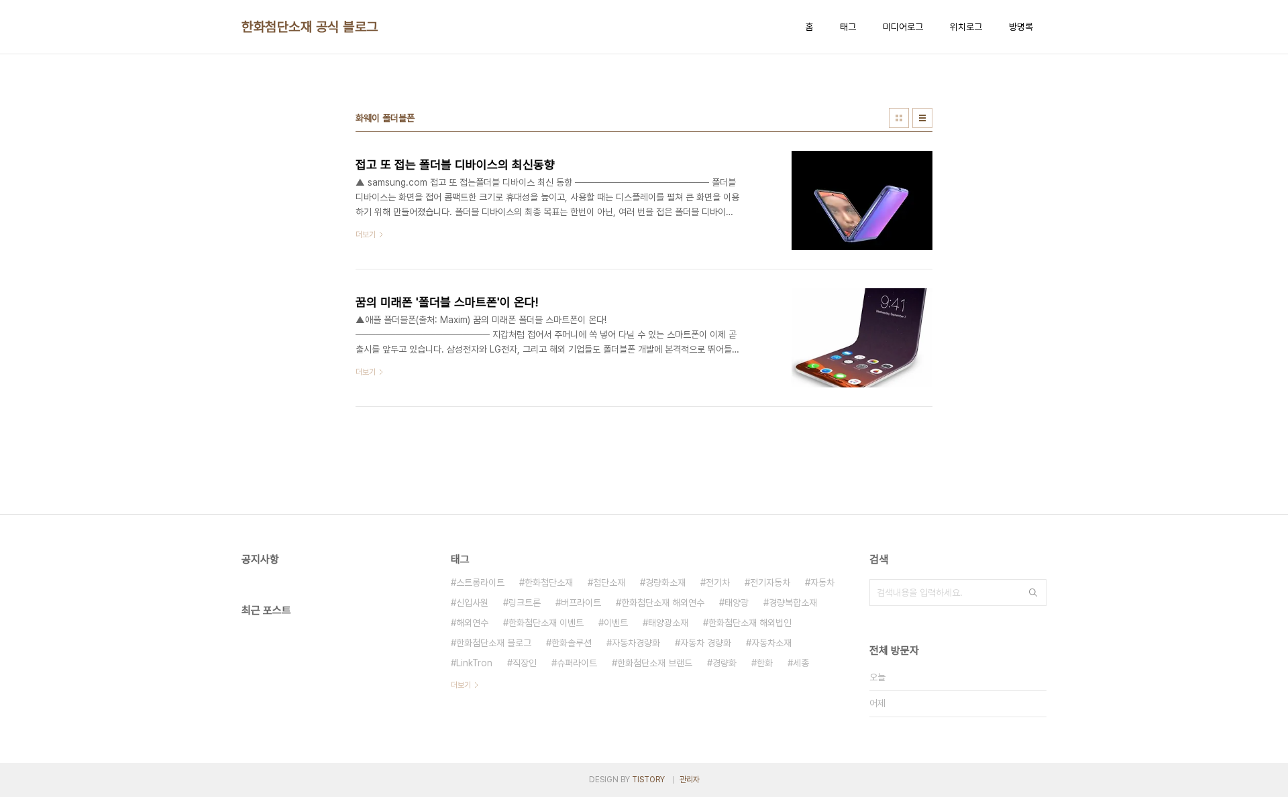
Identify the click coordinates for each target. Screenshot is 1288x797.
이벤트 (616, 622)
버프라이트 (581, 602)
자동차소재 (771, 642)
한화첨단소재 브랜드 (654, 663)
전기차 (718, 582)
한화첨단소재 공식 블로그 (309, 27)
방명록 (1021, 26)
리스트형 (922, 118)
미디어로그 (903, 26)
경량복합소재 (793, 602)
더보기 (461, 685)
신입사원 (472, 602)
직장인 (525, 663)
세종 (801, 663)
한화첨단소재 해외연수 (662, 602)
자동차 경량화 (705, 642)
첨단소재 (609, 582)
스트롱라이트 (480, 582)
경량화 (724, 663)
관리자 (690, 779)
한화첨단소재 (549, 582)
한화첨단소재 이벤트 (546, 622)
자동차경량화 (636, 642)
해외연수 (472, 622)
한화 (765, 663)
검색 (1033, 592)
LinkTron (474, 663)
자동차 (822, 582)
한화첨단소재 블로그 (493, 642)
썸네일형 (899, 118)
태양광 (736, 602)
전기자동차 (770, 582)
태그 (848, 26)
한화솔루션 (571, 642)
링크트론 (524, 602)
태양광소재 (668, 622)
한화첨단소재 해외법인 (750, 622)
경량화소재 (665, 582)
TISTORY (648, 779)
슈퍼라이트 (577, 663)
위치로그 (966, 26)
